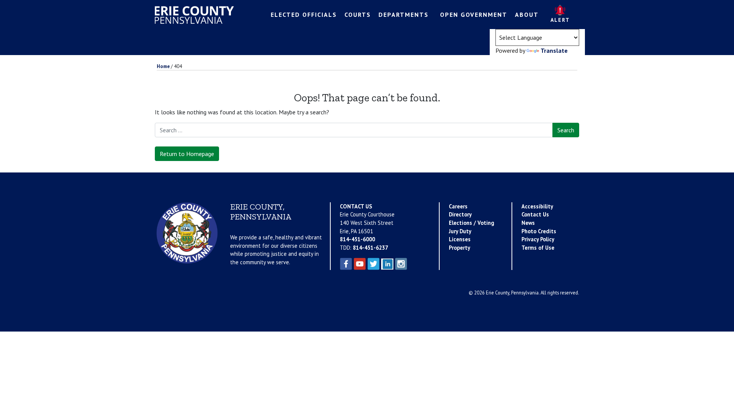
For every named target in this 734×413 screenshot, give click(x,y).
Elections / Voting (471, 222)
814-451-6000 (357, 239)
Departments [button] (403, 14)
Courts (357, 14)
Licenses (460, 239)
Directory (460, 214)
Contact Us (535, 214)
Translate (554, 50)
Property (459, 247)
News (528, 222)
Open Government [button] (473, 14)
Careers (458, 206)
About (527, 14)
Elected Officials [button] (304, 14)
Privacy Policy (537, 239)
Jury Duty (460, 231)
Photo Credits (538, 231)
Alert (560, 19)
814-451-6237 (370, 247)
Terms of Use (537, 247)
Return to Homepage (187, 154)
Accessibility (537, 206)
